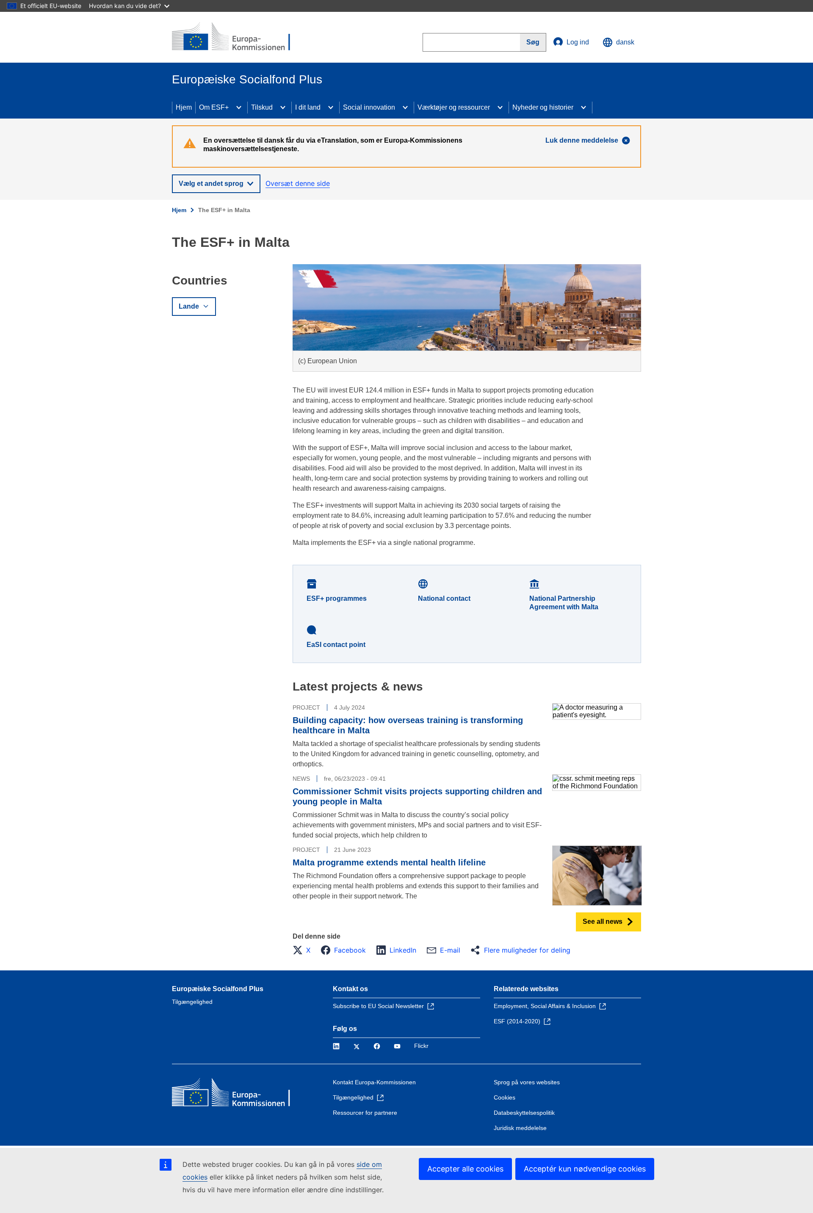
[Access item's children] (238, 108)
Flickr (421, 1045)
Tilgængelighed (192, 1001)
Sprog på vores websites (527, 1082)
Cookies (504, 1097)
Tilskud (262, 107)
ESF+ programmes (337, 598)
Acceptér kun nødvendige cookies (585, 1168)
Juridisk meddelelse (520, 1128)
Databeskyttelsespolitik (524, 1112)
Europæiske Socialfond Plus (217, 988)
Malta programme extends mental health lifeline (389, 862)
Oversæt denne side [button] (297, 183)
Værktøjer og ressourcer (454, 107)
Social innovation (369, 107)
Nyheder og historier (542, 107)
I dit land (308, 107)
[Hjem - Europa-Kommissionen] (233, 37)
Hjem (184, 107)
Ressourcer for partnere (365, 1112)
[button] (304, 950)
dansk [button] (625, 42)
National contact (444, 598)
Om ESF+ (214, 107)
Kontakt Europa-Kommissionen (374, 1082)
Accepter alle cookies (465, 1168)
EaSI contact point (336, 644)
